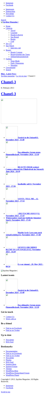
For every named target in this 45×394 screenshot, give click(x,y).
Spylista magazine (8, 76)
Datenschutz (10, 11)
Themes (9, 369)
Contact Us (10, 16)
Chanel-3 (8, 82)
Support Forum (11, 366)
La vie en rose (21, 76)
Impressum (10, 9)
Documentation (11, 351)
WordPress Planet (12, 375)
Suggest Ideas (11, 364)
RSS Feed (9, 342)
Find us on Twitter (13, 330)
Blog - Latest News (8, 74)
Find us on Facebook (14, 328)
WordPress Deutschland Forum (17, 373)
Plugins (8, 360)
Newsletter (10, 14)
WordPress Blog (12, 371)
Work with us (11, 319)
